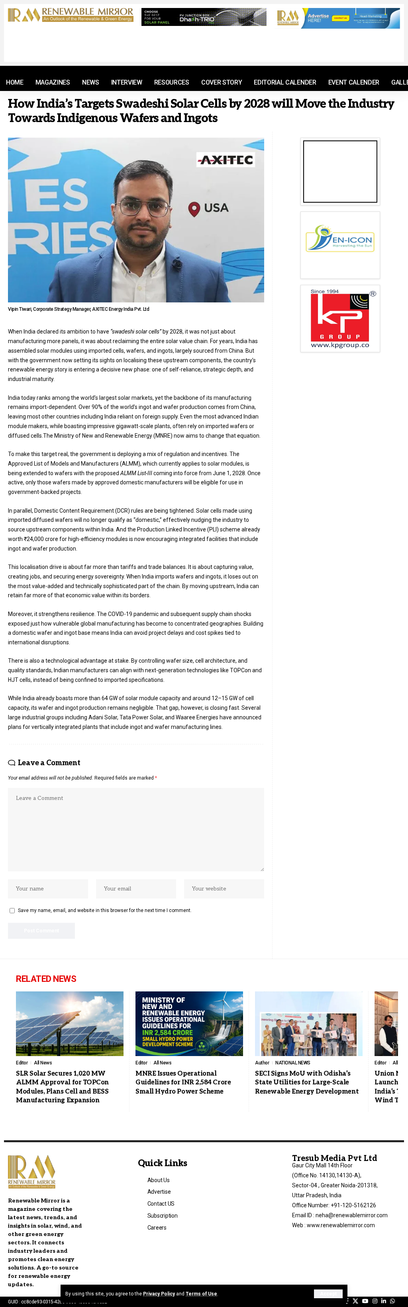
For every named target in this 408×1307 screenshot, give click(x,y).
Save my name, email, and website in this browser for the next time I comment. (105, 910)
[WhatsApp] (392, 1301)
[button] (328, 1293)
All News (43, 1063)
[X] (355, 1301)
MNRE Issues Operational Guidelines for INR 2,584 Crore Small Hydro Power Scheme (183, 1083)
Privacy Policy (159, 1294)
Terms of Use (201, 1294)
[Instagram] (375, 1301)
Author (262, 1063)
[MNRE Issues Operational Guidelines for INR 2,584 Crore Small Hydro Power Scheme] (189, 1023)
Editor (21, 1063)
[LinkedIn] (383, 1301)
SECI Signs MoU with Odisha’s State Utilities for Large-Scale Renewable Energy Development (307, 1083)
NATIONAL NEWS (292, 1063)
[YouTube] (365, 1301)
